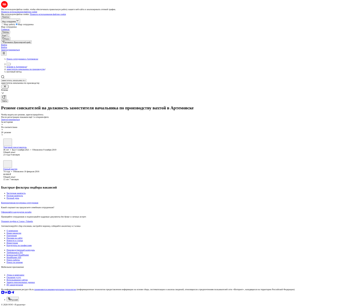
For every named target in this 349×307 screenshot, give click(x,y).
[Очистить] (5, 86)
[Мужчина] (7, 142)
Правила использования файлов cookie (48, 14)
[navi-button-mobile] (4, 53)
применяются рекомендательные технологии (55, 289)
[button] (4, 45)
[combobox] (13, 80)
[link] (5, 38)
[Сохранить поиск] (4, 97)
